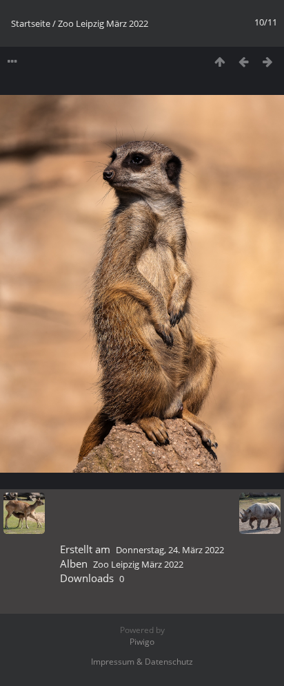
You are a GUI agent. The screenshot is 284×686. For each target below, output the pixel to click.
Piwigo (142, 641)
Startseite (30, 23)
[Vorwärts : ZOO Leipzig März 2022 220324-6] (268, 61)
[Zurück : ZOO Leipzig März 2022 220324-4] (244, 61)
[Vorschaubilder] (219, 61)
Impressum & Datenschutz (142, 661)
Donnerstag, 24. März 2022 (170, 550)
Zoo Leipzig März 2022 (103, 23)
